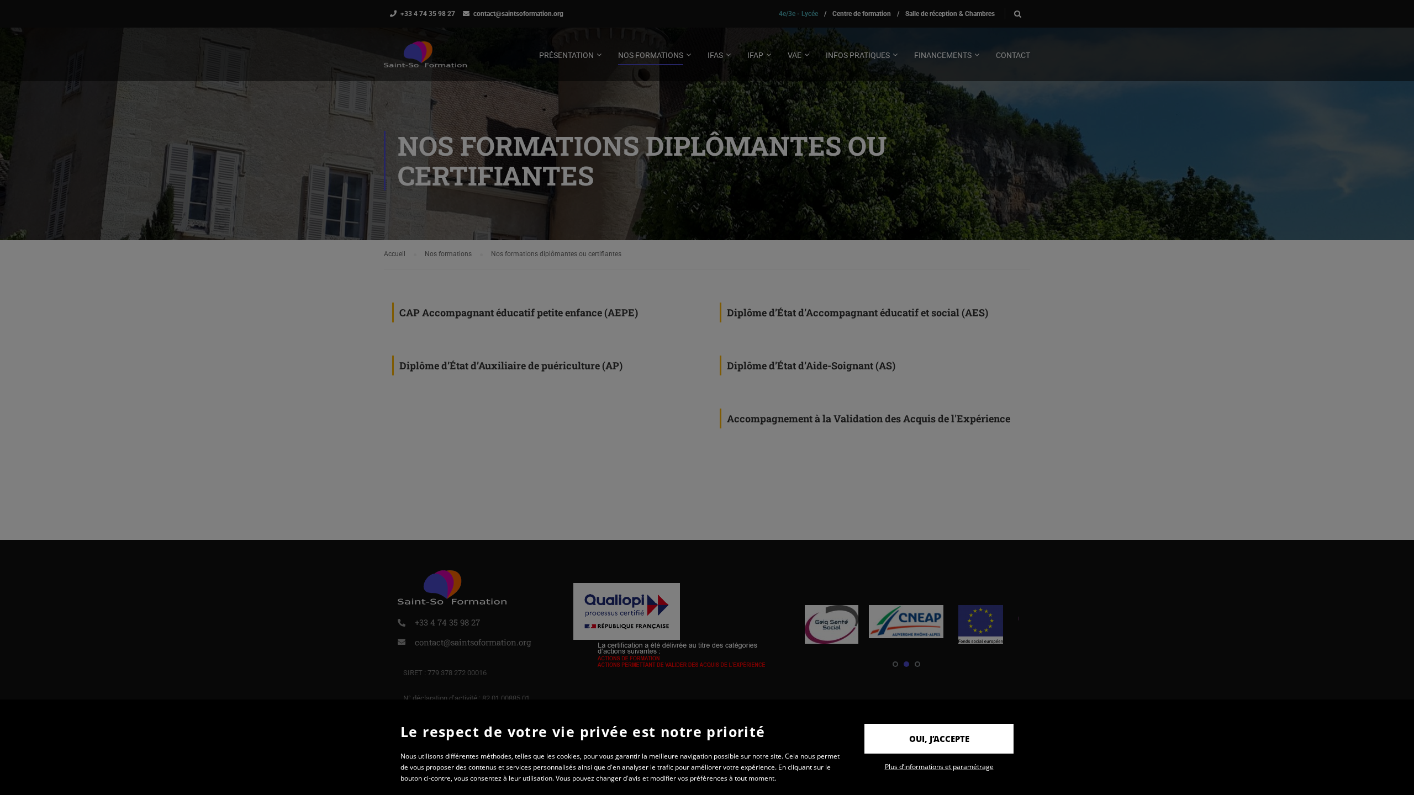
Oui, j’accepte (939, 738)
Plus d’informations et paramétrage (939, 766)
